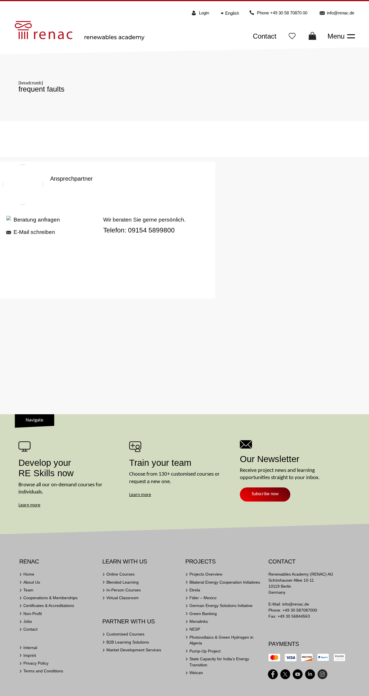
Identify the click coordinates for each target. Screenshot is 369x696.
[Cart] (312, 37)
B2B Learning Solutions (127, 642)
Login (204, 13)
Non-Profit (32, 613)
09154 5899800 (151, 230)
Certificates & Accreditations (48, 605)
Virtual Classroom (122, 597)
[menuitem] (234, 13)
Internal (30, 647)
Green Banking (203, 613)
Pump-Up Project (205, 651)
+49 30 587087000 (300, 610)
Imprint (29, 655)
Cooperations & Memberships (50, 597)
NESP (194, 629)
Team (28, 590)
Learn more (29, 505)
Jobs (27, 621)
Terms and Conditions (43, 671)
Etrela (194, 590)
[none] (234, 13)
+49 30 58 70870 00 (288, 13)
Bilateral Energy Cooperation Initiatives (224, 582)
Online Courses (120, 574)
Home (28, 574)
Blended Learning (122, 582)
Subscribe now (265, 494)
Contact (264, 36)
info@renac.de (340, 13)
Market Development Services (133, 650)
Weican (196, 672)
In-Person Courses (123, 590)
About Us (31, 582)
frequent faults (41, 89)
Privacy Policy (35, 663)
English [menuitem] (232, 13)
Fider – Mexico (202, 597)
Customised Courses (125, 634)
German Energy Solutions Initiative (221, 605)
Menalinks (198, 621)
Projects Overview (205, 574)
